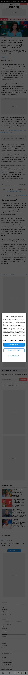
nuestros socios (21, 319)
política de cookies (17, 335)
